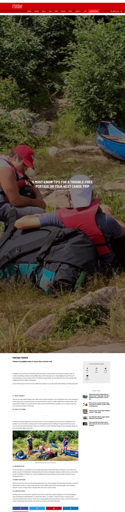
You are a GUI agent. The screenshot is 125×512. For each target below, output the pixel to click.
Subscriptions (94, 11)
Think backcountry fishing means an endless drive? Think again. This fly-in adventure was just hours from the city (99, 397)
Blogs (70, 11)
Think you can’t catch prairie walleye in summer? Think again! (99, 411)
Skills (44, 11)
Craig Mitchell (60, 190)
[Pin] (54, 508)
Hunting (36, 11)
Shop (85, 11)
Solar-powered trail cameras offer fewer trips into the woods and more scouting (99, 423)
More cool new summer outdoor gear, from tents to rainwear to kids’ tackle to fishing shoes (99, 404)
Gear (50, 11)
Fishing (29, 11)
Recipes (63, 11)
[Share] (20, 508)
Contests (78, 11)
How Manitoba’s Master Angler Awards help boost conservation (99, 417)
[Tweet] (37, 508)
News (56, 11)
